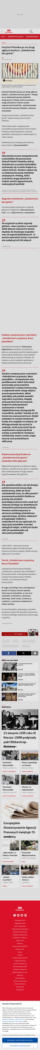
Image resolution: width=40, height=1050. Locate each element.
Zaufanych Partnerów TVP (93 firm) (12, 1021)
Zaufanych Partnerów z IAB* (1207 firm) (13, 1019)
